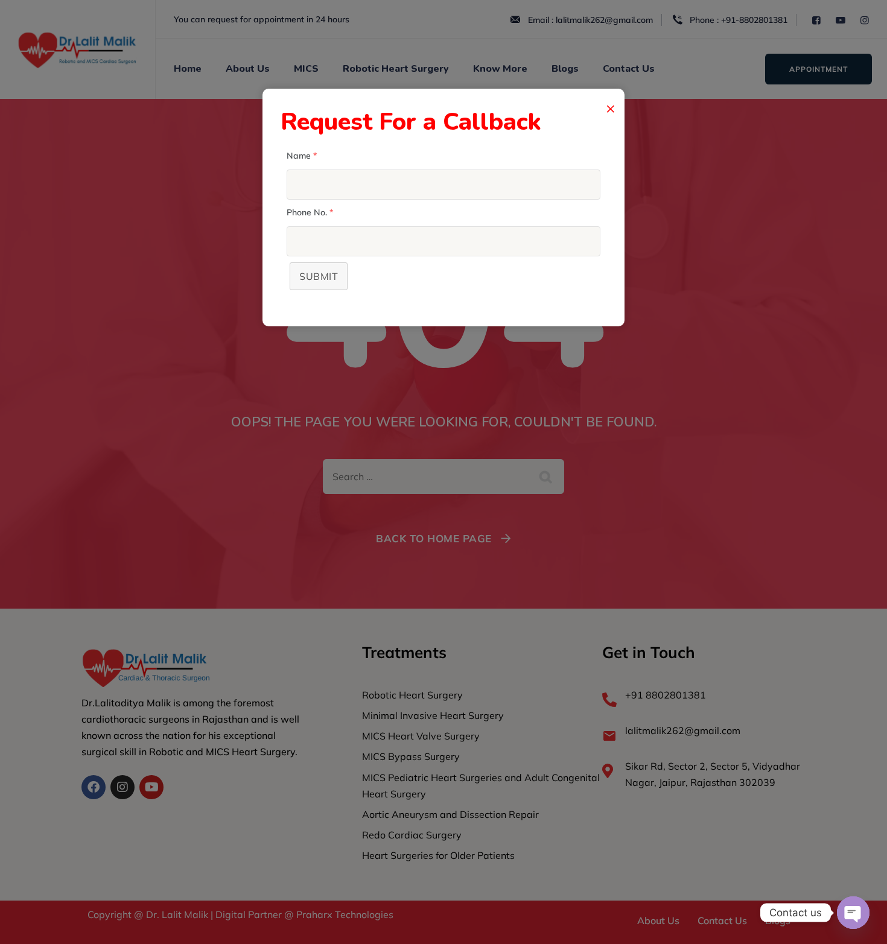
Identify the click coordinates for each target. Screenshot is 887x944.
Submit (318, 276)
